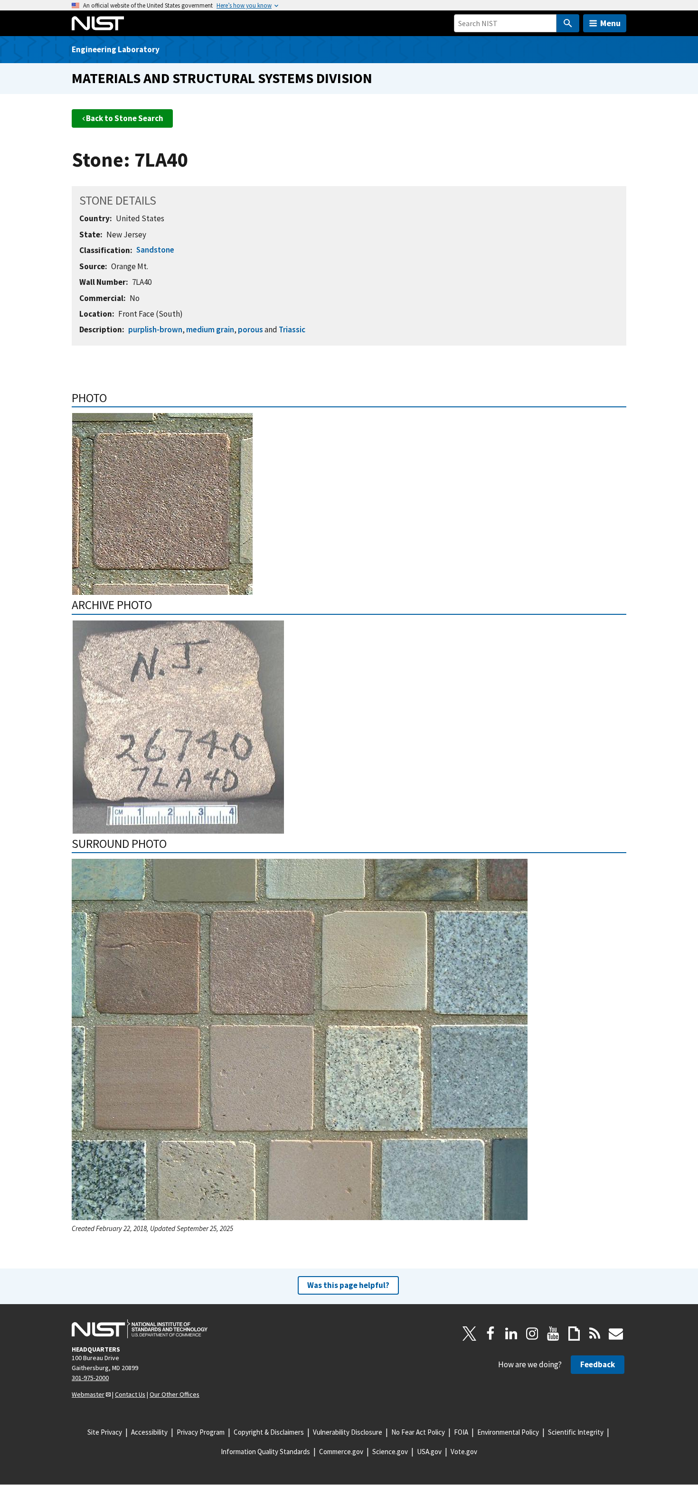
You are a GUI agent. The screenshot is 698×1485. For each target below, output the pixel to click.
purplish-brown (155, 329)
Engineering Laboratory (116, 49)
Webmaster (88, 1394)
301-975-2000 (90, 1377)
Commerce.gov (341, 1451)
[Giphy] (574, 1333)
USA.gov (429, 1451)
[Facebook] (490, 1333)
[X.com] (469, 1333)
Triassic (292, 329)
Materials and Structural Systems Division (222, 78)
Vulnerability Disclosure (347, 1432)
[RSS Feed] (595, 1333)
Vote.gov (464, 1451)
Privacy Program (201, 1432)
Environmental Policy (508, 1432)
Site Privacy (104, 1432)
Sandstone (155, 249)
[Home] (98, 23)
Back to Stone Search (124, 118)
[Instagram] (532, 1333)
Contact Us (130, 1394)
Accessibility (149, 1432)
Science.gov (390, 1451)
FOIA (461, 1432)
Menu (610, 23)
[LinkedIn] (511, 1333)
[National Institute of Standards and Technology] (140, 1328)
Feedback (597, 1364)
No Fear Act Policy (418, 1432)
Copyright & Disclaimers (269, 1432)
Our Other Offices (174, 1394)
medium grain (210, 329)
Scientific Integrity (576, 1432)
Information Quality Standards (265, 1451)
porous (250, 329)
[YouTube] (553, 1333)
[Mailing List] (615, 1333)
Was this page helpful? (348, 1285)
